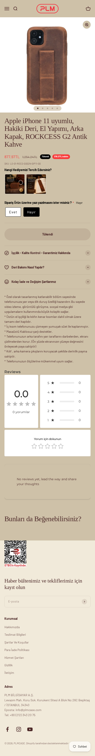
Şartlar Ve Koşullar (16, 642)
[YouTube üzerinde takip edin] (30, 729)
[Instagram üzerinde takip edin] (19, 729)
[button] (65, 383)
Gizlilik (8, 665)
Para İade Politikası (16, 650)
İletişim (9, 672)
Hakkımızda (12, 627)
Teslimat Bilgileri (15, 634)
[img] (21, 404)
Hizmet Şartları (14, 657)
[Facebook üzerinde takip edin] (7, 729)
